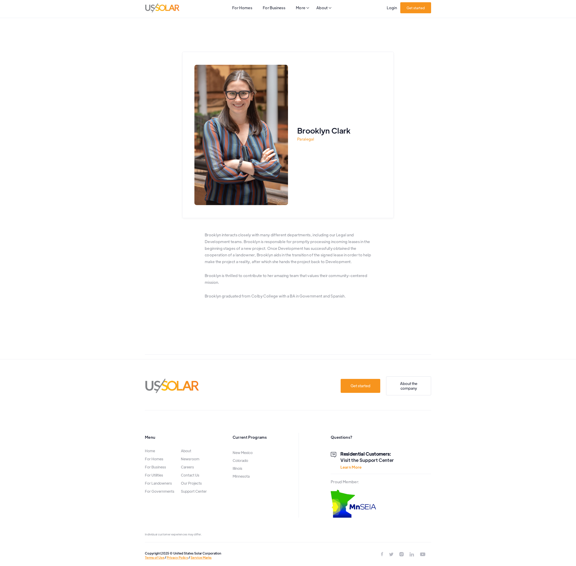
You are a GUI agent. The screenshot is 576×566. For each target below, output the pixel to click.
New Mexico (243, 452)
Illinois (237, 468)
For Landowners (158, 483)
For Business (274, 7)
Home (150, 451)
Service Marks (201, 557)
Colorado (240, 460)
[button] (302, 8)
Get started (416, 8)
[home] (162, 8)
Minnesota (241, 476)
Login (392, 7)
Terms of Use (154, 557)
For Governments (159, 491)
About (186, 451)
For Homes (242, 7)
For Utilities (154, 475)
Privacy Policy (177, 557)
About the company (408, 386)
